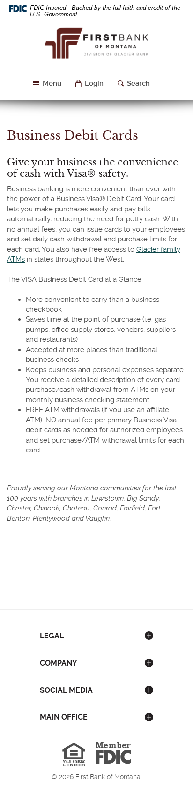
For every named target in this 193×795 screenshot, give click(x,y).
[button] (89, 83)
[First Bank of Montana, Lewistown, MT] (96, 46)
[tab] (96, 636)
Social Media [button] (66, 690)
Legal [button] (52, 635)
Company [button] (58, 663)
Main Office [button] (64, 716)
